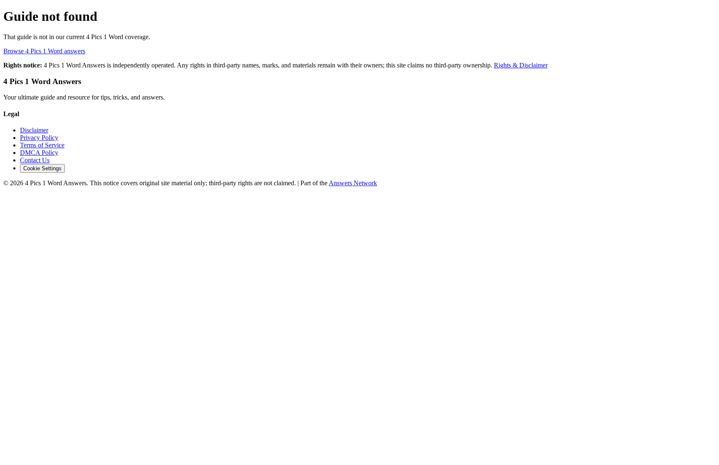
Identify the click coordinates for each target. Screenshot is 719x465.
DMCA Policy (39, 152)
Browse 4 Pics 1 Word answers (44, 51)
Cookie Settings (42, 168)
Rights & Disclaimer (521, 65)
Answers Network (353, 182)
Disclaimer (34, 130)
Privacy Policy (39, 137)
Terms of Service (42, 145)
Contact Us (35, 160)
